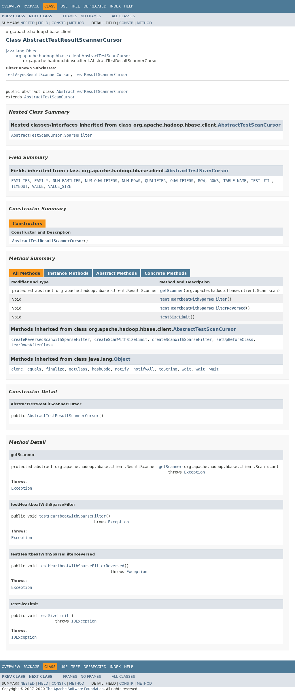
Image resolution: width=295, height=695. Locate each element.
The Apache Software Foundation (75, 689)
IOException (84, 621)
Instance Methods (68, 273)
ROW (201, 180)
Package (31, 6)
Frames (70, 16)
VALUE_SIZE (59, 186)
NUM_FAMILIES (66, 180)
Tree (75, 6)
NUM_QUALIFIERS (101, 180)
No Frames (91, 16)
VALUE (38, 186)
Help (128, 6)
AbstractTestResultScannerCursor (92, 91)
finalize (55, 369)
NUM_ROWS (131, 180)
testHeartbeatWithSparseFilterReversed (202, 308)
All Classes (123, 16)
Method (76, 23)
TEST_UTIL (261, 180)
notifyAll (143, 369)
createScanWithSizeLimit (120, 339)
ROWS (214, 180)
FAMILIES (20, 180)
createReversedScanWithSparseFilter (50, 339)
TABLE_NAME (234, 180)
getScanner (171, 290)
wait (186, 369)
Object (122, 359)
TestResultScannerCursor (101, 74)
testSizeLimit (175, 317)
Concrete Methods (166, 273)
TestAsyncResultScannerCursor (38, 74)
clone (17, 369)
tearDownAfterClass (32, 345)
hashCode (101, 369)
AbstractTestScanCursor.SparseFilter (51, 135)
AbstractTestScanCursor (49, 97)
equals (34, 369)
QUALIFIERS (181, 180)
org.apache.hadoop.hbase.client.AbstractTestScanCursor (72, 56)
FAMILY (41, 180)
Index (115, 6)
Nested (27, 23)
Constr (59, 23)
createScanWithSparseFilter (182, 339)
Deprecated (95, 6)
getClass (78, 369)
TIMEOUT (19, 186)
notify (122, 369)
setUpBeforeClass (234, 339)
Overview (11, 6)
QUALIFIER (155, 180)
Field (43, 23)
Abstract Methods (116, 273)
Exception (194, 472)
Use (64, 6)
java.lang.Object (22, 51)
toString (168, 369)
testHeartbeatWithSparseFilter (193, 299)
